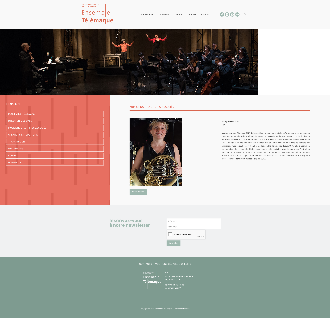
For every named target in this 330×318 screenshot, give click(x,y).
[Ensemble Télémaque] (97, 14)
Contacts (145, 264)
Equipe (12, 155)
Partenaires (15, 148)
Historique (14, 162)
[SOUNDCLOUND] (237, 13)
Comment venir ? (173, 288)
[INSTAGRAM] (227, 13)
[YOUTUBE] (232, 13)
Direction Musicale (20, 121)
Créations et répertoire (23, 134)
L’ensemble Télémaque (21, 114)
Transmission (16, 141)
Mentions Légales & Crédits (173, 264)
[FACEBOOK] (222, 13)
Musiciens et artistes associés (27, 128)
